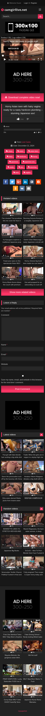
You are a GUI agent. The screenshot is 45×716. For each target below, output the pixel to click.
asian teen (34, 151)
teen (17, 172)
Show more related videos (22, 292)
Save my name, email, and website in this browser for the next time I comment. (21, 381)
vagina (28, 172)
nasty (12, 167)
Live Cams (26, 142)
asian (21, 151)
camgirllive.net (15, 10)
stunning (33, 167)
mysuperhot (22, 711)
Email (4, 354)
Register (34, 3)
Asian (10, 151)
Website (4, 364)
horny (35, 156)
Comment (5, 315)
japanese (14, 162)
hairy (10, 156)
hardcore (22, 156)
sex (22, 167)
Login (26, 3)
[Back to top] (37, 709)
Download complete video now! (24, 97)
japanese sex (30, 162)
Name (4, 345)
